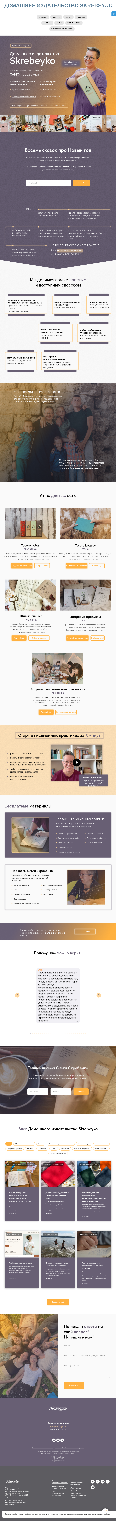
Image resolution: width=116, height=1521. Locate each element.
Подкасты (81, 17)
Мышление (65, 1148)
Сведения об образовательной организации (76, 1482)
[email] (93, 1488)
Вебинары (56, 17)
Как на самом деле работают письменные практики (92, 1266)
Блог (38, 6)
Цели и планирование (58, 1153)
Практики (47, 23)
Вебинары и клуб (51, 96)
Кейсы (54, 1148)
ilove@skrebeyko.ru (94, 5)
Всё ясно (30, 1148)
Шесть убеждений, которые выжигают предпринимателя (18, 1195)
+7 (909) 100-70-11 (94, 4)
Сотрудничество (73, 23)
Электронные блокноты (24, 96)
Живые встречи (50, 89)
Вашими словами (102, 1144)
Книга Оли (42, 1148)
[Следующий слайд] (99, 995)
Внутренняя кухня (84, 1144)
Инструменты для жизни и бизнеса (61, 1144)
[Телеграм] (93, 1483)
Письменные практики (82, 1148)
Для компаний (53, 4)
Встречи (68, 17)
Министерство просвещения (75, 1489)
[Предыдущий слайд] (17, 995)
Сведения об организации (61, 28)
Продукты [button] (26, 4)
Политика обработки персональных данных (59, 1481)
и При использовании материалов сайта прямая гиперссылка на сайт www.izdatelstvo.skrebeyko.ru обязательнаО (58, 1452)
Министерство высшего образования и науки (78, 1495)
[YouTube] (103, 1483)
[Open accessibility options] (113, 13)
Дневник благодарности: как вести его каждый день (57, 1195)
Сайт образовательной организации (58, 1493)
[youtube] (58, 1440)
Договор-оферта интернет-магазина (59, 1487)
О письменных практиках (24, 1144)
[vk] (106, 4)
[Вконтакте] (98, 1483)
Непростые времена (14, 1148)
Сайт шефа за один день (20, 1263)
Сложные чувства (101, 1148)
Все (8, 1144)
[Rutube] (108, 1483)
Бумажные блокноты (22, 89)
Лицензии (8, 1493)
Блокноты (43, 17)
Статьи (59, 23)
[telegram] (111, 4)
